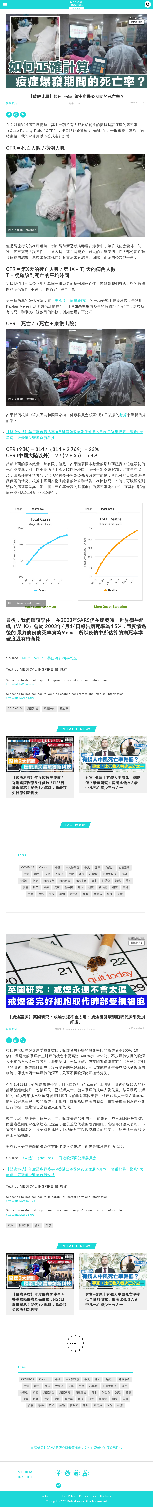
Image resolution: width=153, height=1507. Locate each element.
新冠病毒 (65, 880)
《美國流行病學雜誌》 (70, 301)
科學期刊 (24, 1225)
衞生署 (74, 893)
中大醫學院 (72, 867)
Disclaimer (106, 1496)
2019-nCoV (15, 708)
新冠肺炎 (33, 708)
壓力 (37, 874)
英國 (51, 893)
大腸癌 (59, 874)
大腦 (47, 874)
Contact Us (47, 1496)
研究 (91, 887)
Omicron (44, 867)
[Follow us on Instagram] (68, 1473)
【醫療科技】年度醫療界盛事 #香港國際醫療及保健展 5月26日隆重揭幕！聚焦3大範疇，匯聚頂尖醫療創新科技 (39, 785)
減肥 (118, 880)
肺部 (37, 1225)
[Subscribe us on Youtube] (86, 1473)
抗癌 (35, 880)
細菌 (115, 887)
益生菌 (69, 887)
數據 (123, 415)
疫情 (25, 887)
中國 (58, 867)
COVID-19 (27, 867)
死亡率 (64, 708)
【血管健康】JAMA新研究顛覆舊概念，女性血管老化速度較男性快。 (77, 1447)
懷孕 (124, 874)
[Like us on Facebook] (59, 1473)
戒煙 (11, 1225)
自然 (48, 1225)
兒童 (26, 874)
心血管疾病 (110, 874)
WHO (39, 658)
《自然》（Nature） (38, 1158)
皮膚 (57, 887)
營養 (128, 880)
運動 (86, 893)
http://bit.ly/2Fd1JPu (20, 697)
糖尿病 (103, 887)
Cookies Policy (66, 1496)
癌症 (46, 887)
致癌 (41, 893)
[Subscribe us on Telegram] (59, 1485)
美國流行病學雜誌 (62, 658)
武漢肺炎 (49, 708)
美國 (125, 887)
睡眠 (80, 887)
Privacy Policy (87, 1496)
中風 (87, 867)
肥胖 (30, 893)
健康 (97, 867)
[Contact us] (77, 1473)
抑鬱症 (24, 880)
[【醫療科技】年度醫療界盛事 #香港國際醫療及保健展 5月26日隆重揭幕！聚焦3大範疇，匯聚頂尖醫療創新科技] (40, 754)
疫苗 (36, 887)
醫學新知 (11, 103)
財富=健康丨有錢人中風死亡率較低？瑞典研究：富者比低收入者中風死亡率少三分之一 (112, 782)
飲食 (109, 893)
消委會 (106, 880)
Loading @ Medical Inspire (80, 1029)
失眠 (71, 874)
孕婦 (81, 874)
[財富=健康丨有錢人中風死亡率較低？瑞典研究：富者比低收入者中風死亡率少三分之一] (113, 754)
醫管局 (98, 893)
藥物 (62, 893)
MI (79, 103)
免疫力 (109, 867)
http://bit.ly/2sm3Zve (20, 684)
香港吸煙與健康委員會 (78, 1158)
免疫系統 (124, 867)
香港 (120, 893)
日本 (94, 880)
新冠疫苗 (49, 880)
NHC (26, 658)
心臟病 (93, 874)
